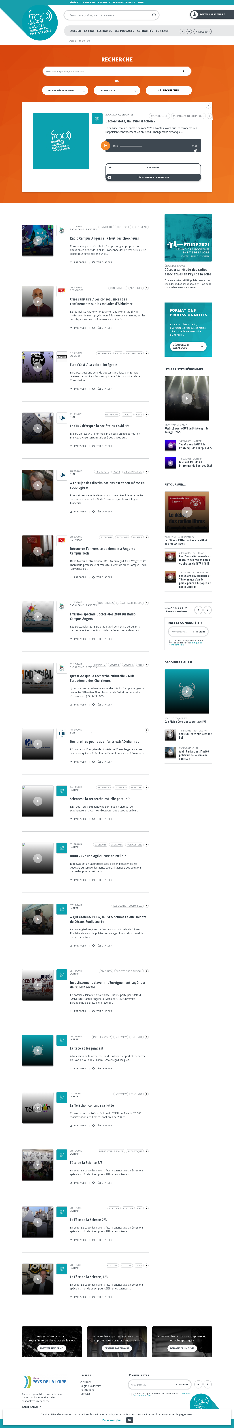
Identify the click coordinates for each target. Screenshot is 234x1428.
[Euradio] (61, 361)
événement (140, 227)
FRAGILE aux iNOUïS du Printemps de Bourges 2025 (186, 430)
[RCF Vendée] (61, 296)
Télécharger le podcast (153, 177)
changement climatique (189, 115)
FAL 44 (116, 471)
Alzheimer (136, 288)
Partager (153, 167)
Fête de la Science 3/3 (86, 1162)
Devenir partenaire (117, 1348)
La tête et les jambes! (86, 1048)
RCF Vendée (76, 290)
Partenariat (30, 1406)
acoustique (135, 1151)
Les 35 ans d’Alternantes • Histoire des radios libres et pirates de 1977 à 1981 (195, 559)
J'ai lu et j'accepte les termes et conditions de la (186, 642)
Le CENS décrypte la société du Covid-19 (99, 425)
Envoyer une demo (51, 1348)
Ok (129, 1420)
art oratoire (134, 353)
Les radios (104, 31)
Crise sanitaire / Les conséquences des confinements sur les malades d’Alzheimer (101, 301)
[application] (153, 145)
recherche (123, 227)
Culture (129, 664)
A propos (86, 1382)
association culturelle (127, 905)
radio (118, 353)
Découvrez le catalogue (181, 346)
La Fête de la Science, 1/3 (88, 1276)
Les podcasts (124, 31)
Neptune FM (200, 730)
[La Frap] (61, 795)
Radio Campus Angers (83, 229)
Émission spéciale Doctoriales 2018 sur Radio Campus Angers (102, 616)
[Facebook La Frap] (182, 31)
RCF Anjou (76, 539)
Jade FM (182, 718)
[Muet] (195, 151)
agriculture (134, 844)
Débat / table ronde (130, 602)
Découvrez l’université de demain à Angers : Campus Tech (102, 551)
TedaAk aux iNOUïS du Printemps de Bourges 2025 (195, 446)
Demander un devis (182, 1348)
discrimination (133, 471)
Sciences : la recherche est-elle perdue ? (100, 798)
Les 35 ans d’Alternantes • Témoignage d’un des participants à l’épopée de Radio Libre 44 (195, 581)
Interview (121, 787)
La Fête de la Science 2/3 (88, 1219)
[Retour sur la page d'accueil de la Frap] (40, 22)
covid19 (127, 414)
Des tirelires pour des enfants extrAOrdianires (104, 741)
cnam (138, 1265)
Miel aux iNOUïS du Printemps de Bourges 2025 (195, 464)
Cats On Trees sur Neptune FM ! (195, 736)
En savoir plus (112, 1420)
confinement (118, 288)
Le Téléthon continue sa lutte (92, 1105)
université (106, 227)
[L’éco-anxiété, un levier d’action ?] (61, 168)
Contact (162, 31)
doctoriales (106, 602)
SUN (72, 416)
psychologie (160, 115)
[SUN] (61, 422)
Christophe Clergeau (129, 971)
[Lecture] (105, 146)
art (140, 664)
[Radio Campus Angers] (61, 235)
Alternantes (125, 114)
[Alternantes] (97, 123)
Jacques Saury (102, 1037)
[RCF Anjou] (61, 545)
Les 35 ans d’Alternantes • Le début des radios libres (186, 542)
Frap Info (99, 664)
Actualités (145, 31)
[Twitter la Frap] (207, 610)
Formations (87, 1389)
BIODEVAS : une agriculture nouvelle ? (98, 855)
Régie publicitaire (90, 1386)
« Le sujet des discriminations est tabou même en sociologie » (107, 485)
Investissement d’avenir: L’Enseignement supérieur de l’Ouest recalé (108, 985)
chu (139, 1208)
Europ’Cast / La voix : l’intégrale (93, 364)
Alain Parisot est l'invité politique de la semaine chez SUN (194, 755)
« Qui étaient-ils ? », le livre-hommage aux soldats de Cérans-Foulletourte (108, 919)
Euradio (75, 355)
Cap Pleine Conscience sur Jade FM (185, 722)
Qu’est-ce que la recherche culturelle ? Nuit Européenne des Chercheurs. (102, 678)
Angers (137, 537)
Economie (123, 537)
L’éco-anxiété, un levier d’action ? (130, 121)
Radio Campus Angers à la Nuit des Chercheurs (104, 238)
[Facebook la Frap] (198, 610)
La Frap (89, 31)
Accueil (75, 31)
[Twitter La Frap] (189, 31)
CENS (139, 414)
